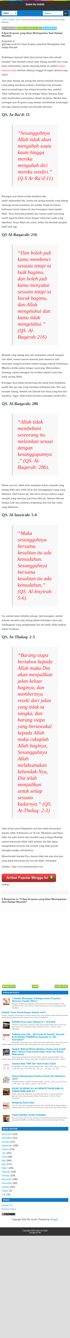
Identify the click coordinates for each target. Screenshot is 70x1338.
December (7, 1134)
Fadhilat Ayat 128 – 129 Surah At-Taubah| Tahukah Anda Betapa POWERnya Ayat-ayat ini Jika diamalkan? (38, 1037)
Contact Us (7, 1205)
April (4, 1164)
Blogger (54, 1219)
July (4, 1153)
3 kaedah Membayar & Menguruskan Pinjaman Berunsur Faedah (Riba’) (36, 999)
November (7, 1138)
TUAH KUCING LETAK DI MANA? (29, 1115)
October (6, 1142)
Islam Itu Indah (35, 4)
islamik (47, 28)
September (7, 1145)
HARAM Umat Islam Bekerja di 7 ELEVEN (33, 1022)
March (5, 1168)
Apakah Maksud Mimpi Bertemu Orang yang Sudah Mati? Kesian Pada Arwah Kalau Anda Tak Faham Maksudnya (39, 1052)
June (4, 1156)
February (6, 1171)
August (5, 1149)
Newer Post (9, 986)
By (8, 28)
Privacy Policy (9, 1209)
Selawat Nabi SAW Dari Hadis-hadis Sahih (34, 1063)
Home (35, 986)
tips (54, 28)
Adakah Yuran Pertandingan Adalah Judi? (24, 1012)
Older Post (61, 986)
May (4, 1160)
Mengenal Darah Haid (23, 1102)
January (6, 1175)
